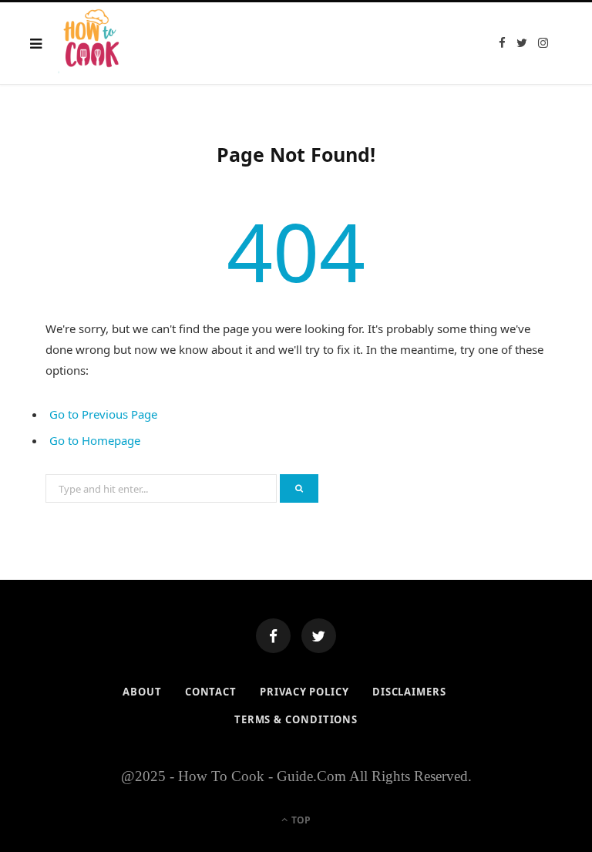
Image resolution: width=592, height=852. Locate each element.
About (142, 692)
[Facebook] (273, 635)
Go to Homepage (94, 440)
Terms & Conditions (296, 719)
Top (300, 820)
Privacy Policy (304, 692)
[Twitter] (318, 635)
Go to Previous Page (103, 414)
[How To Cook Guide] (92, 43)
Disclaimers (409, 692)
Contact (211, 692)
